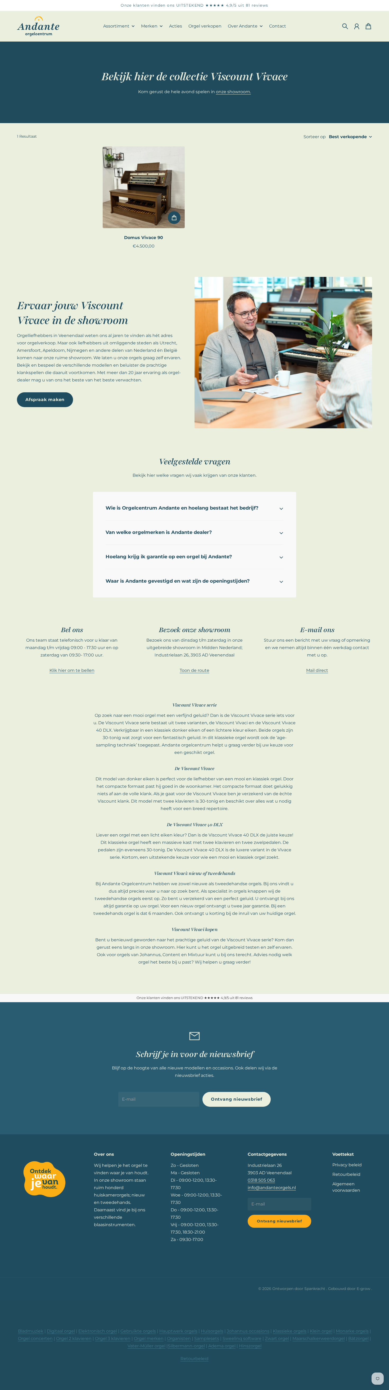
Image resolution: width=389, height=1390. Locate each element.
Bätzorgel (358, 1338)
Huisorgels (212, 1331)
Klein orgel (321, 1331)
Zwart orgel (277, 1338)
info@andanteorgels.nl (272, 1187)
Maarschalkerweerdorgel (318, 1338)
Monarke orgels (352, 1331)
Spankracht (315, 1288)
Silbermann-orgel (186, 1345)
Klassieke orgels (289, 1331)
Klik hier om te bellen (71, 670)
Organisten (179, 1338)
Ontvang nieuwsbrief (236, 1099)
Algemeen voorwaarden (346, 1187)
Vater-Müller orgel (146, 1345)
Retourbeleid (346, 1174)
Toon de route (194, 670)
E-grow (364, 1288)
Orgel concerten (35, 1338)
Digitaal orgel (61, 1331)
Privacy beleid (347, 1164)
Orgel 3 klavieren (112, 1338)
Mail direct (317, 670)
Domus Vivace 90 (143, 237)
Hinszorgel (250, 1345)
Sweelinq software (242, 1338)
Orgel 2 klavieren (74, 1338)
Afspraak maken (45, 399)
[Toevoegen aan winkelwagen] (174, 217)
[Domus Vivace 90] (144, 187)
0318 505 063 (261, 1180)
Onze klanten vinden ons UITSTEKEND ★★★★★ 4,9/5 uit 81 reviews (194, 5)
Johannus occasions (248, 1331)
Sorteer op (315, 136)
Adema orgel (222, 1345)
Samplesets (206, 1338)
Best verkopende (348, 136)
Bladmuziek (30, 1331)
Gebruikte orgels (138, 1331)
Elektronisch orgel (97, 1331)
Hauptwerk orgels (178, 1331)
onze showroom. (233, 91)
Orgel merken (149, 1338)
